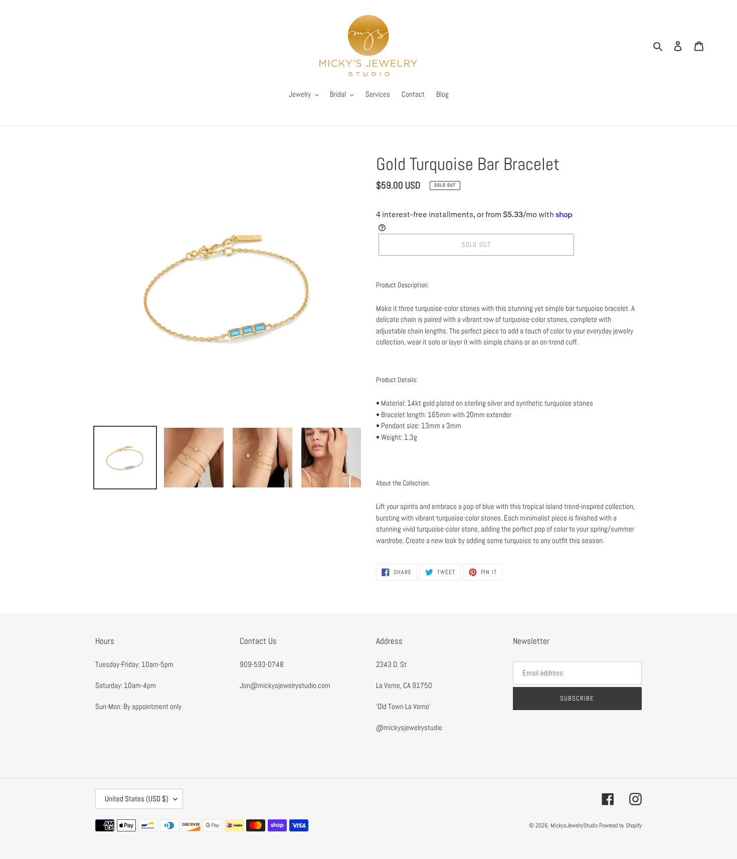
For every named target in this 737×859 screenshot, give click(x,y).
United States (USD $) (136, 798)
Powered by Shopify (620, 825)
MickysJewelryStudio (574, 825)
